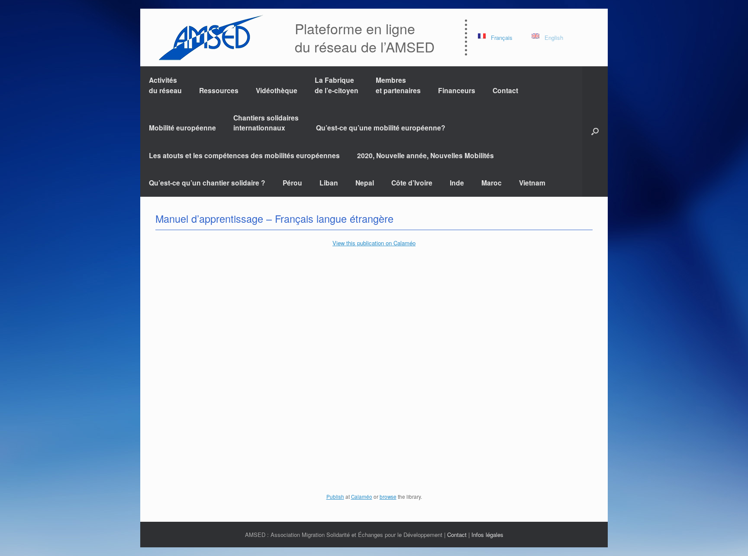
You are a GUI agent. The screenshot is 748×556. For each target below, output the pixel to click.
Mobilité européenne (182, 128)
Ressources (219, 90)
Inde (457, 183)
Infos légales (487, 534)
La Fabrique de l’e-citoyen (336, 85)
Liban (328, 183)
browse (388, 496)
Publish (335, 496)
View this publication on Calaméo (374, 243)
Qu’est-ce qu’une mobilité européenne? (380, 128)
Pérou (292, 183)
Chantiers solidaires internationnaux (266, 123)
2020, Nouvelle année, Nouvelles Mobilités (425, 155)
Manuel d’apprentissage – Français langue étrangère (274, 218)
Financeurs (456, 90)
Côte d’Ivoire (411, 183)
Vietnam (532, 183)
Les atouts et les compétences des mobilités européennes (244, 155)
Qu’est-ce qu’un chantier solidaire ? (207, 183)
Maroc (491, 183)
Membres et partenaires (398, 85)
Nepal (364, 183)
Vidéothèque (276, 90)
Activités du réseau (165, 85)
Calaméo (361, 496)
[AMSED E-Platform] (210, 37)
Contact (505, 90)
